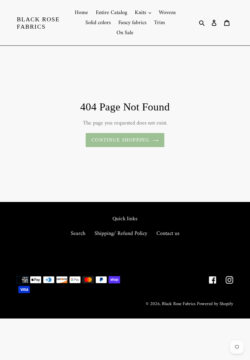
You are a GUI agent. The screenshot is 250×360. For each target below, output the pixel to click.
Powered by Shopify (215, 304)
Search (78, 233)
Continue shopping (120, 139)
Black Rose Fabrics (38, 23)
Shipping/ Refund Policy (121, 233)
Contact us (167, 233)
